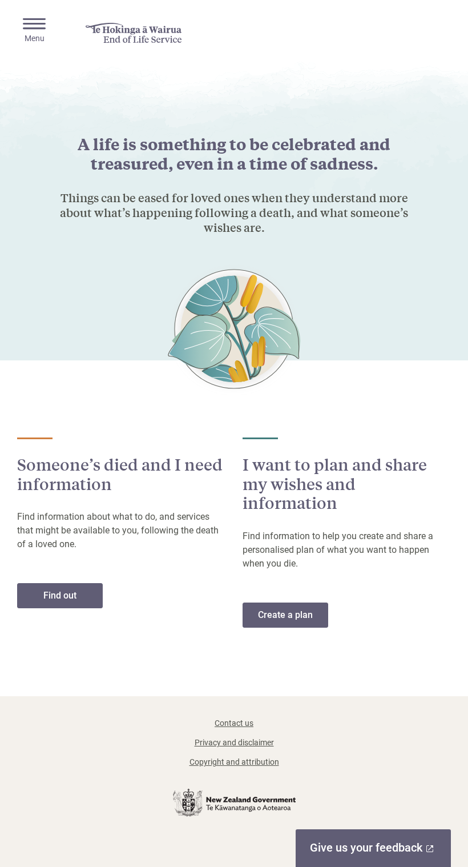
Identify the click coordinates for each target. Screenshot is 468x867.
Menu (35, 38)
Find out (73, 598)
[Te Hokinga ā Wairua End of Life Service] (133, 33)
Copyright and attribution (234, 761)
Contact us (234, 723)
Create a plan (285, 614)
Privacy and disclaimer (234, 742)
